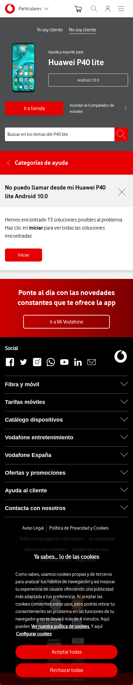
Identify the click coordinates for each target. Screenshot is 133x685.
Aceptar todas (67, 652)
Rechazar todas (66, 670)
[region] (66, 610)
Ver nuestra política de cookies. (60, 626)
